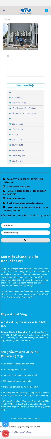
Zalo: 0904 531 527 (15, 198)
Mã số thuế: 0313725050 (18, 186)
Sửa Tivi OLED (17, 145)
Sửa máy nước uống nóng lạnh (23, 108)
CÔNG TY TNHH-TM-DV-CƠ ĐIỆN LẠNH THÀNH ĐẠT (23, 180)
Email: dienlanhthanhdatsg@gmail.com (24, 203)
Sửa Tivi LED (16, 140)
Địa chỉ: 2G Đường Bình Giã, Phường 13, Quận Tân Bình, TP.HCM (25, 209)
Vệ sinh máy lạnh (18, 156)
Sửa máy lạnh (16, 97)
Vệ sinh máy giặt (18, 150)
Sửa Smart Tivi (17, 129)
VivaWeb (37, 418)
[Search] (4, 10)
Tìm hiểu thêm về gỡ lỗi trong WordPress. (16, 432)
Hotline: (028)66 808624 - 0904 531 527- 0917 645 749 (25, 192)
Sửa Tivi (14, 134)
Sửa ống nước (17, 124)
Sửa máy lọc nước (18, 103)
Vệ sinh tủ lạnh (17, 161)
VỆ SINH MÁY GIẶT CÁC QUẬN (23, 113)
